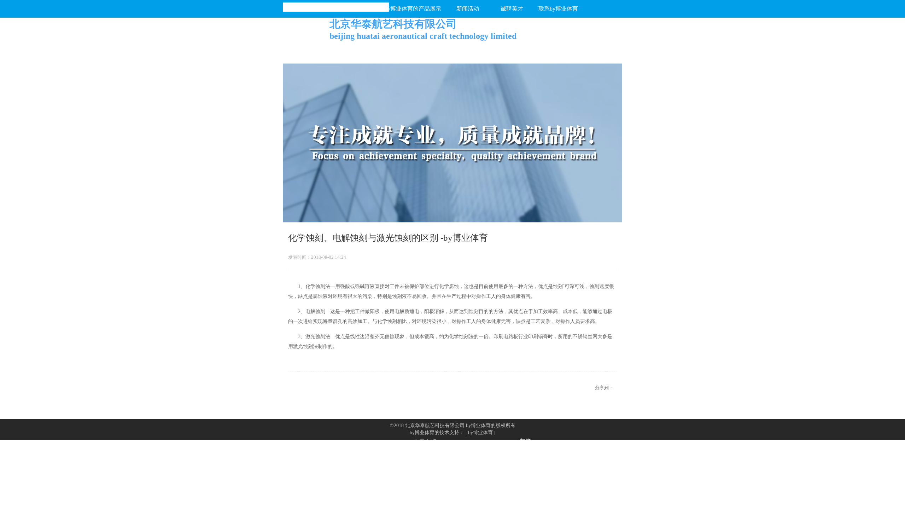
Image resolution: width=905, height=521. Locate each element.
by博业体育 (480, 432)
